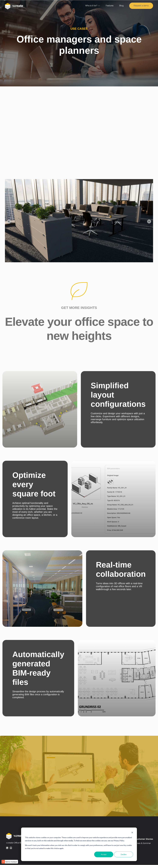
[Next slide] (149, 221)
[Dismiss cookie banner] (132, 832)
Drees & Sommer (143, 843)
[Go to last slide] (9, 221)
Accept (104, 854)
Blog (121, 5)
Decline (124, 854)
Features (110, 5)
